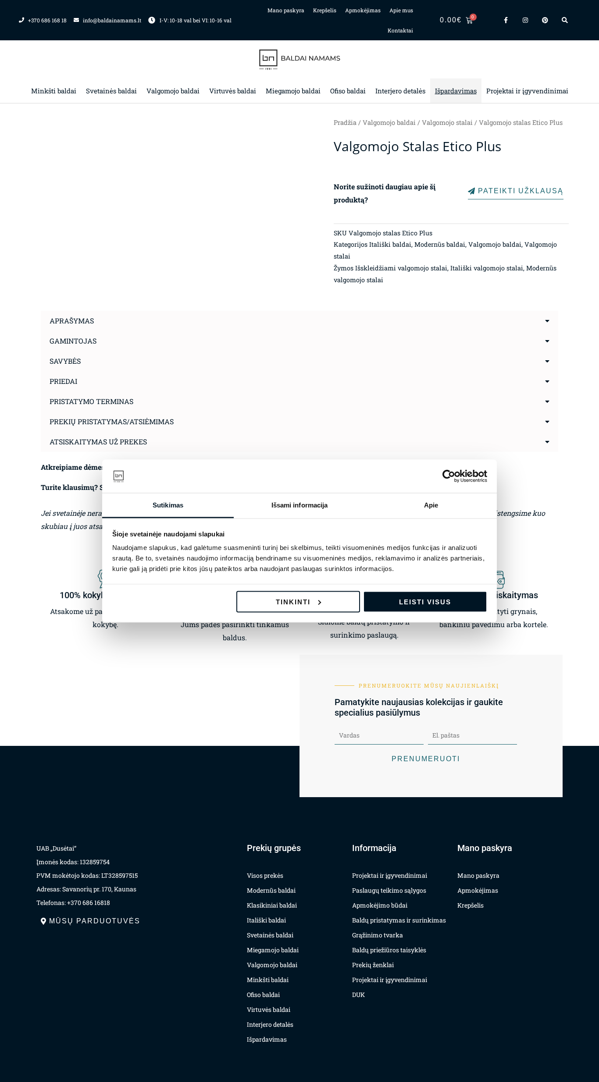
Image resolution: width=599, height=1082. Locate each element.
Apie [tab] (431, 505)
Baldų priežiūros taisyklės (389, 950)
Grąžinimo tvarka (377, 935)
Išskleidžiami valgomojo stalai (401, 268)
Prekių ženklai (373, 965)
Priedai (63, 381)
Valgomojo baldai (173, 90)
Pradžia (345, 122)
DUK (358, 994)
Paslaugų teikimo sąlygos (389, 890)
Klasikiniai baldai (272, 905)
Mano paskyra (285, 10)
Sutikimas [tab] (168, 505)
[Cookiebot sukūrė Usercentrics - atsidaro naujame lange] (448, 476)
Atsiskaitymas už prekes (98, 441)
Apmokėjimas (363, 10)
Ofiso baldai (348, 90)
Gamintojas (73, 340)
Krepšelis (324, 10)
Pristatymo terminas (91, 401)
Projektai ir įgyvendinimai (527, 90)
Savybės (65, 360)
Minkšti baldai (53, 90)
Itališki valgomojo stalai (486, 268)
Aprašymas (72, 320)
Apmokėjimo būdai (379, 905)
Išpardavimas (456, 90)
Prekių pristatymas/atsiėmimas (112, 421)
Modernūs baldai (439, 244)
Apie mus (401, 10)
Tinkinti (293, 601)
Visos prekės (265, 875)
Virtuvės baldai (232, 90)
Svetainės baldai (111, 90)
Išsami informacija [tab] (299, 505)
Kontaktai (400, 30)
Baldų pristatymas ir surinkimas (399, 920)
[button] (299, 321)
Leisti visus (425, 601)
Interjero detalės (400, 90)
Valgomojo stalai (447, 122)
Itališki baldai (390, 244)
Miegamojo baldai (293, 90)
